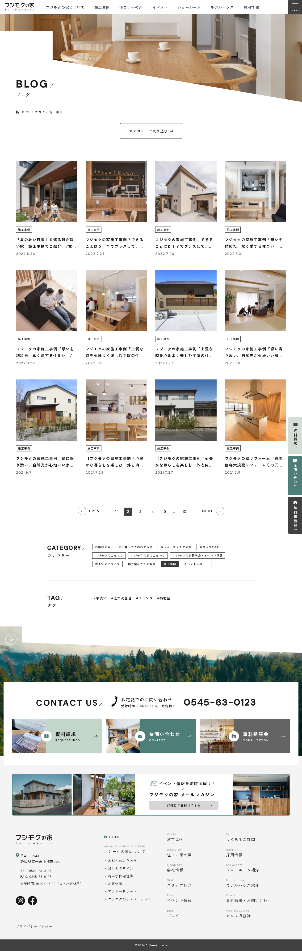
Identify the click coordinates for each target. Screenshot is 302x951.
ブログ (40, 112)
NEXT (208, 511)
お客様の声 (103, 547)
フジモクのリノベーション (130, 899)
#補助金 (164, 598)
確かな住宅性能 (121, 876)
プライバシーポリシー (34, 926)
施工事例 (170, 564)
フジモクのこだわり (109, 555)
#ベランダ (144, 598)
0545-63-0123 (220, 702)
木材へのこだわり (122, 860)
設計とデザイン (121, 868)
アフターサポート (122, 891)
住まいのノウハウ (107, 564)
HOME (25, 112)
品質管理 (115, 884)
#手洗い (100, 598)
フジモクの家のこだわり (148, 555)
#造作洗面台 (121, 598)
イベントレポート (196, 564)
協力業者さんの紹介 (142, 564)
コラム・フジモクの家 (176, 547)
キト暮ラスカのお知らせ (135, 547)
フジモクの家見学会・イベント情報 (198, 555)
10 (184, 511)
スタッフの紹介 (210, 547)
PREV (94, 511)
